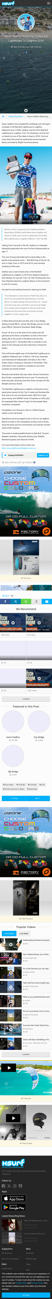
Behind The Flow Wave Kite (12, 685)
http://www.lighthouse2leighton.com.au (19, 448)
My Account (7, 1253)
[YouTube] (20, 1187)
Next (37, 798)
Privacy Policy (37, 1283)
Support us (42, 455)
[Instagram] (15, 1187)
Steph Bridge (33, 789)
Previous (15, 798)
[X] (9, 1187)
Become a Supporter (10, 1259)
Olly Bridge (13, 771)
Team (28, 1264)
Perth (43, 785)
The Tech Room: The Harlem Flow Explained (39, 630)
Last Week (23, 933)
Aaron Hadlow (13, 737)
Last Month (9, 933)
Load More (26, 699)
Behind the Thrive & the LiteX (13, 657)
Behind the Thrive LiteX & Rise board (39, 657)
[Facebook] (4, 1187)
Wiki (28, 1270)
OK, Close (26, 1295)
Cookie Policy (21, 1283)
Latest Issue (7, 1268)
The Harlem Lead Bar (36, 685)
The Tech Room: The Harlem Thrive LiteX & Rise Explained (13, 630)
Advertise (30, 1253)
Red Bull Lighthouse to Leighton (14, 789)
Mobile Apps (31, 1259)
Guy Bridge (39, 737)
